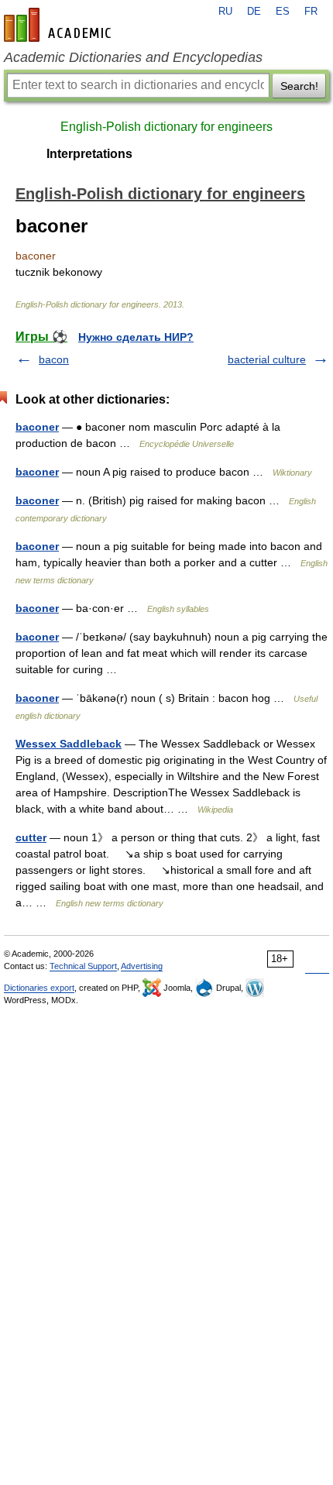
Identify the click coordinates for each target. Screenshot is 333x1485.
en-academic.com (59, 25)
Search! (299, 86)
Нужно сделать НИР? (136, 337)
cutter (30, 837)
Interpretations (89, 153)
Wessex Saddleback (68, 743)
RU (225, 11)
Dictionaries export (39, 987)
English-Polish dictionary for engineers (166, 126)
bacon (54, 359)
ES (283, 11)
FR (311, 11)
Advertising (142, 966)
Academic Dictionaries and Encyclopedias (133, 57)
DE (254, 11)
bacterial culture (267, 359)
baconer (37, 427)
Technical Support (83, 966)
